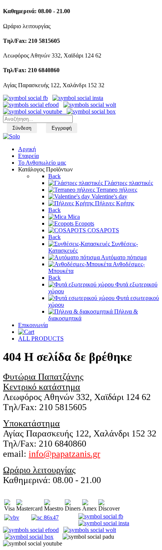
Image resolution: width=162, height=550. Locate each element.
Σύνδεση (21, 128)
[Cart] (26, 332)
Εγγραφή (62, 128)
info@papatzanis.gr (64, 454)
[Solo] (11, 136)
